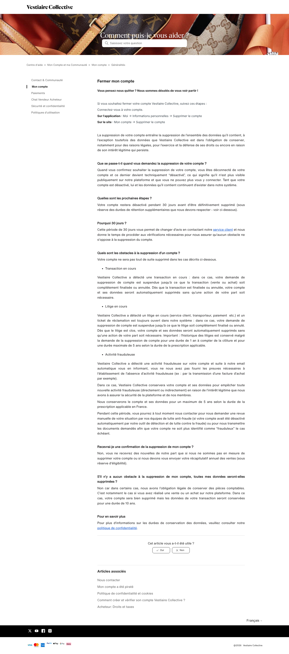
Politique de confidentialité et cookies (125, 593)
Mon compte (99, 65)
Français (253, 620)
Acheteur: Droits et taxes (115, 606)
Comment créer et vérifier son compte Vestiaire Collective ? (141, 600)
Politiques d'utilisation (45, 112)
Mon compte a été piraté (115, 586)
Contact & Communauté (47, 80)
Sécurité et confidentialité (48, 106)
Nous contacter (108, 580)
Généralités (118, 65)
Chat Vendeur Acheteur (46, 99)
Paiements (38, 93)
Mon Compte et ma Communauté (67, 65)
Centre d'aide (35, 65)
